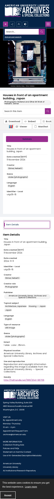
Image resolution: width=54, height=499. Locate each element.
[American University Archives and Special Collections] (21, 394)
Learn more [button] (31, 487)
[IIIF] (11, 126)
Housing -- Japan (37, 306)
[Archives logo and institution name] (27, 10)
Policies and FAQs (11, 448)
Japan (8, 310)
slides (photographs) (18, 177)
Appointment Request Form (15, 431)
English (11, 186)
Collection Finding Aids (13, 445)
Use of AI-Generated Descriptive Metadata (22, 455)
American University (12, 463)
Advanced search (13, 37)
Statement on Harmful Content (17, 452)
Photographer (11, 287)
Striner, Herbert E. (15, 168)
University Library (10, 467)
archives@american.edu (14, 434)
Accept (7, 495)
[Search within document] (48, 111)
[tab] (27, 139)
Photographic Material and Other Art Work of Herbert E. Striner (24, 103)
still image (10, 327)
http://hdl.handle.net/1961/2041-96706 (24, 380)
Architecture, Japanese (15, 306)
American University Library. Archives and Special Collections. (27, 296)
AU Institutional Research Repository (19, 470)
